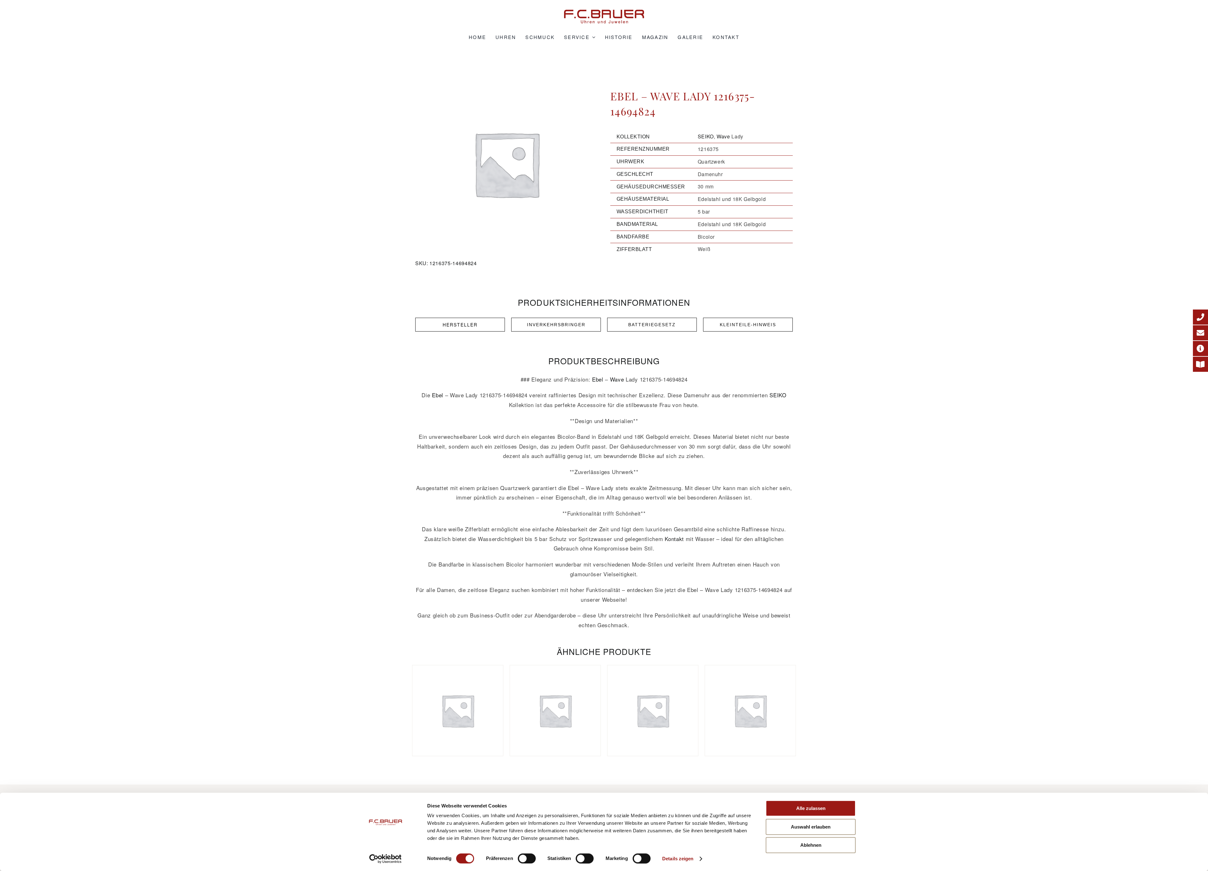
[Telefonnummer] (1200, 317)
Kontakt (674, 539)
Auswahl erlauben (810, 826)
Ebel (597, 379)
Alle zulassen (810, 808)
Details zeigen (677, 858)
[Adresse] (1200, 348)
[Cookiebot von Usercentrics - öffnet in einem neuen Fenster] (385, 858)
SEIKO (706, 136)
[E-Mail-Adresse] (1200, 332)
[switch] (527, 858)
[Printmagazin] (1200, 364)
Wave (723, 136)
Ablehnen (810, 845)
